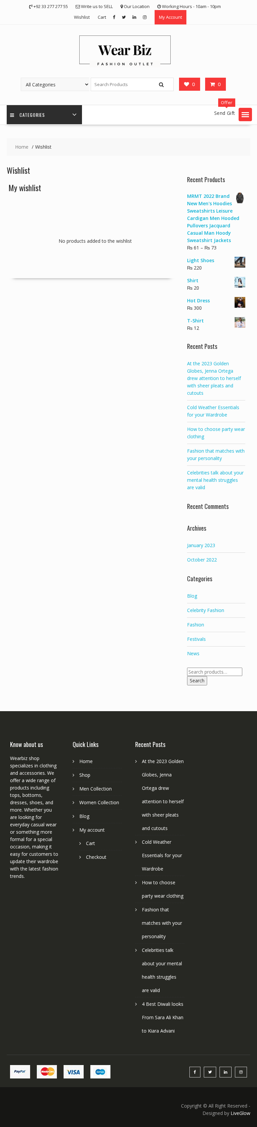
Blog (192, 596)
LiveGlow (240, 1113)
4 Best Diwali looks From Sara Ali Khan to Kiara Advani (162, 1017)
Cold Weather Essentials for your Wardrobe (162, 855)
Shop (84, 775)
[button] (245, 114)
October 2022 (202, 559)
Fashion (195, 624)
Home (86, 761)
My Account (170, 17)
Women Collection (99, 802)
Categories (32, 114)
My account (92, 830)
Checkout (96, 857)
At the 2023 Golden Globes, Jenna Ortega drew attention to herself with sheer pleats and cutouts (214, 378)
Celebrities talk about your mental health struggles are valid (215, 480)
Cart (102, 17)
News (193, 653)
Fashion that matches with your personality (162, 923)
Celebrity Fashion (205, 610)
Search (197, 680)
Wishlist (82, 17)
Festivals (196, 639)
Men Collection (95, 788)
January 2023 (201, 545)
